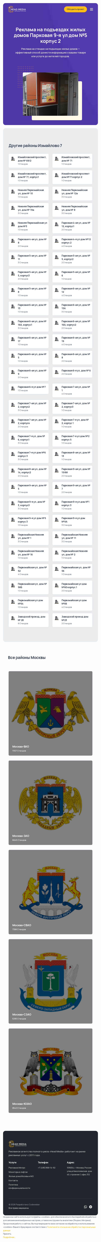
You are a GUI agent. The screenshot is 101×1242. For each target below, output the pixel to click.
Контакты (13, 1180)
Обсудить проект (75, 9)
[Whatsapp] (85, 1207)
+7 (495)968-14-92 (46, 1167)
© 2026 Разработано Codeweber (24, 1204)
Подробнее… (9, 1237)
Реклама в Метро (17, 1167)
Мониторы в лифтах (18, 1172)
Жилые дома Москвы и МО (21, 1176)
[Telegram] (90, 1207)
